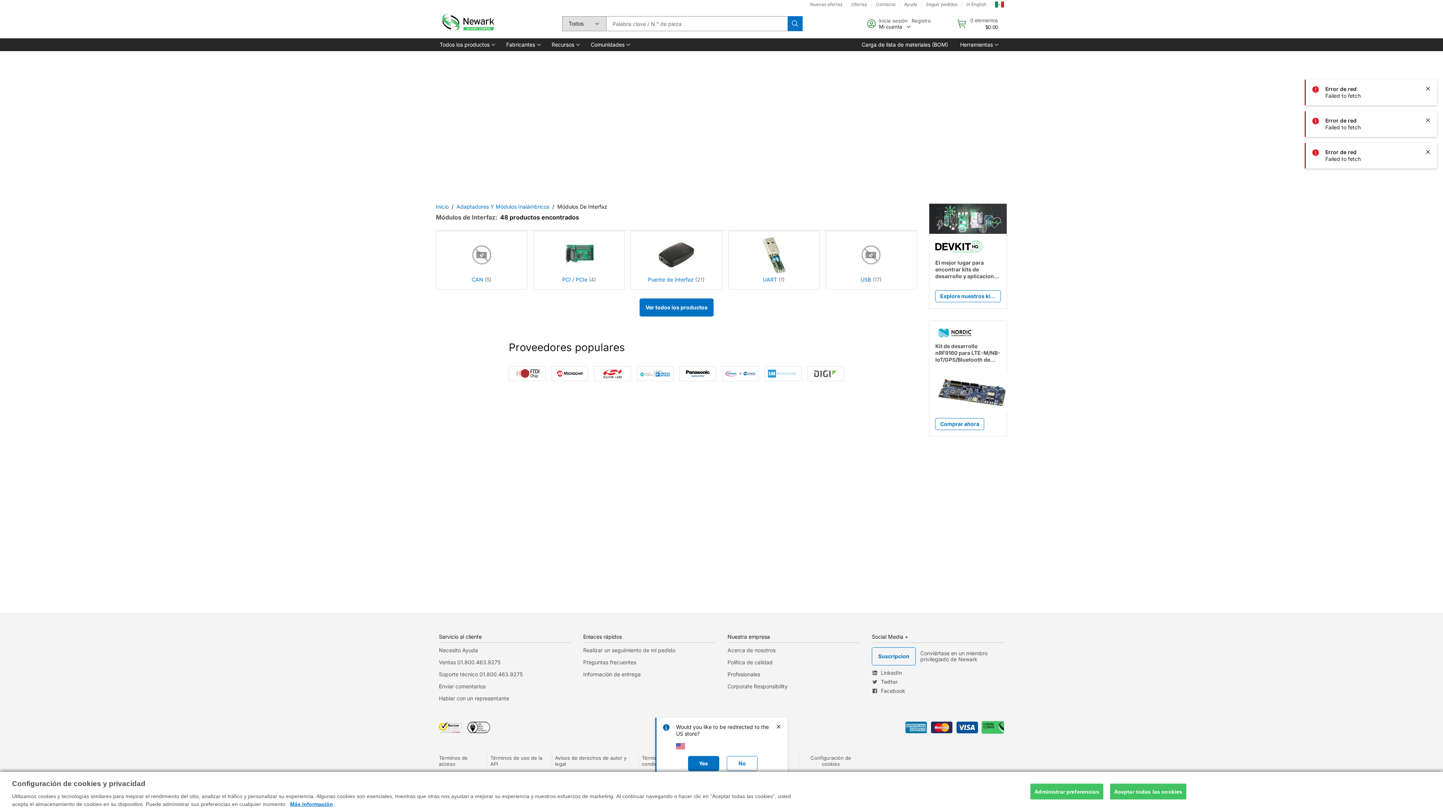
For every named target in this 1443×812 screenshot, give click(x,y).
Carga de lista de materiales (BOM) (905, 44)
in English (976, 4)
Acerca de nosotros (752, 650)
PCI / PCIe (574, 279)
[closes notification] (1428, 57)
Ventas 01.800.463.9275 (470, 662)
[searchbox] (697, 23)
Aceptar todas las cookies (1148, 791)
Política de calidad (750, 662)
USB (866, 279)
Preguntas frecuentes (609, 662)
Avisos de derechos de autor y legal (590, 761)
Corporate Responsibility (758, 686)
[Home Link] (467, 23)
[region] (721, 792)
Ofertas (859, 4)
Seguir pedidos (941, 4)
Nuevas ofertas (826, 4)
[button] (467, 44)
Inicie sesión (893, 21)
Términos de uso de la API (516, 761)
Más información (311, 804)
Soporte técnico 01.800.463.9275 (481, 674)
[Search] (795, 23)
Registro (921, 21)
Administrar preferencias (1067, 791)
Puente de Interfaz (671, 279)
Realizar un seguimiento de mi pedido (629, 650)
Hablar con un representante (474, 698)
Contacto (885, 4)
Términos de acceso (453, 761)
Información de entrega (612, 674)
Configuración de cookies (831, 761)
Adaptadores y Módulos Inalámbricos (503, 206)
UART (770, 279)
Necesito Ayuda (458, 650)
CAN (477, 279)
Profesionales (744, 674)
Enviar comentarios (462, 686)
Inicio (442, 206)
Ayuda (910, 4)
